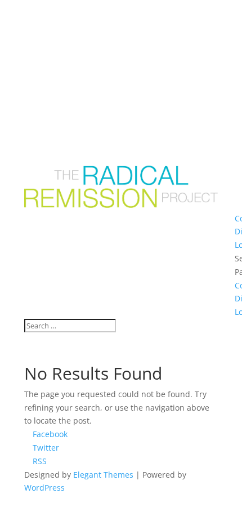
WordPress (44, 487)
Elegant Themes (103, 474)
